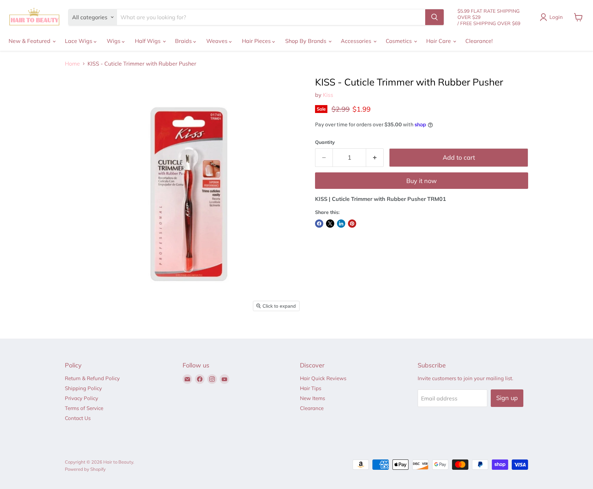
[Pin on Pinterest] (352, 223)
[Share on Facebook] (319, 223)
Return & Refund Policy (92, 378)
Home (72, 63)
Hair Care (439, 40)
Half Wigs (148, 40)
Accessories (357, 40)
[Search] (434, 17)
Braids (184, 40)
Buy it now (421, 181)
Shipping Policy (83, 388)
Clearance (312, 408)
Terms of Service (84, 408)
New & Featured (30, 40)
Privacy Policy (81, 398)
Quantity (325, 142)
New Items (312, 398)
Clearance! (479, 40)
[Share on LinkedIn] (341, 223)
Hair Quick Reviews (323, 378)
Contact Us (78, 418)
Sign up (507, 398)
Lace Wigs (79, 40)
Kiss (328, 94)
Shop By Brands (306, 40)
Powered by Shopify (85, 469)
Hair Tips (310, 388)
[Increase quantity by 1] (375, 157)
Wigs (114, 40)
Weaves (217, 40)
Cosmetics (399, 40)
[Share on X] (330, 223)
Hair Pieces (257, 40)
